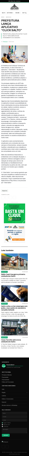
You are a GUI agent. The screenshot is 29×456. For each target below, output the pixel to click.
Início (2, 17)
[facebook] (7, 446)
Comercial (5, 426)
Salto (3, 12)
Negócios (8, 17)
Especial (4, 402)
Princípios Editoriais (7, 375)
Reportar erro (6, 424)
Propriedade (5, 377)
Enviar (6, 435)
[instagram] (3, 446)
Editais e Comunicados (7, 399)
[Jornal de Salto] (14, 7)
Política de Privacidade (8, 382)
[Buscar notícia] (25, 12)
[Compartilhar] (2, 197)
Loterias (4, 395)
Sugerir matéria (7, 422)
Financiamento (5, 379)
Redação (5, 41)
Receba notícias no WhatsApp (9, 405)
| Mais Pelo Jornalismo (14, 1)
